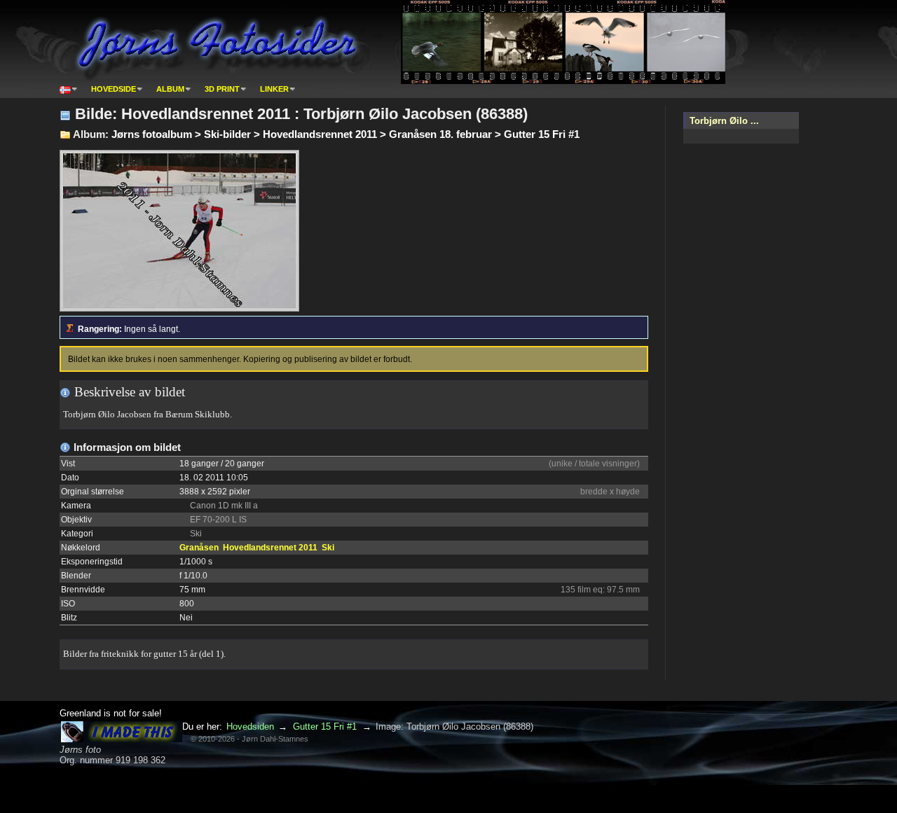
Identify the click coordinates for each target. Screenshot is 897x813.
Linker (274, 89)
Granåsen (199, 548)
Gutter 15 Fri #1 (325, 726)
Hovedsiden (250, 726)
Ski (328, 548)
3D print (222, 89)
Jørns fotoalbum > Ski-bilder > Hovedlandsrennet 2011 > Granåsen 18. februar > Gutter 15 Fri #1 (345, 134)
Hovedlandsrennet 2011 (270, 548)
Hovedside (113, 89)
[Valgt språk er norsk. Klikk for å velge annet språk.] (69, 89)
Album (170, 89)
